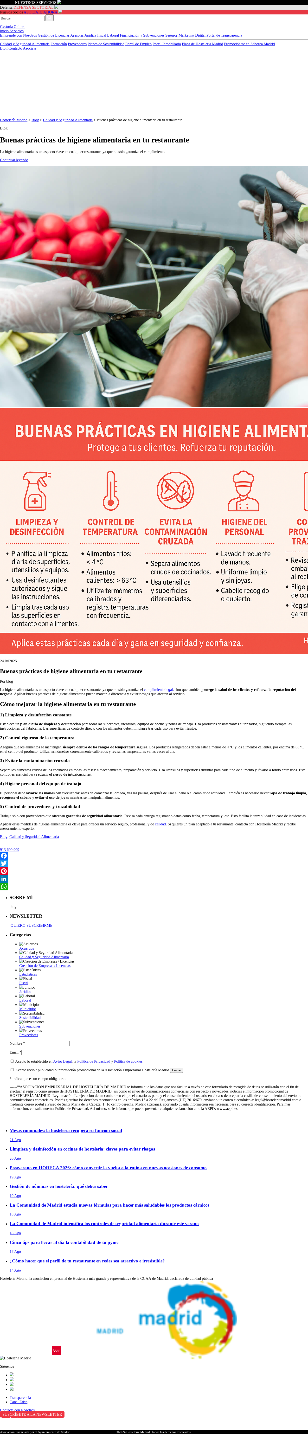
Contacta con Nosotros (17, 1410)
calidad (160, 824)
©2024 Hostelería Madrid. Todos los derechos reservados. (153, 1432)
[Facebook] (154, 856)
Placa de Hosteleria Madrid (202, 44)
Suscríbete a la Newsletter (32, 1414)
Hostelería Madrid (13, 120)
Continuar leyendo (14, 160)
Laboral (113, 35)
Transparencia (20, 1397)
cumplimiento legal (158, 690)
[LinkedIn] (154, 879)
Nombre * (17, 1043)
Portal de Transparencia (224, 35)
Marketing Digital (192, 35)
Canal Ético (18, 1402)
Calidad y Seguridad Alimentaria (25, 44)
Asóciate (29, 48)
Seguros (171, 35)
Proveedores (77, 44)
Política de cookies (128, 1061)
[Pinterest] (154, 871)
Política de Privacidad (93, 1061)
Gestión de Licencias (54, 35)
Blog (4, 48)
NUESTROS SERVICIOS (35, 2)
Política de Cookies (14, 1429)
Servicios (17, 31)
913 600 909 (9, 850)
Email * (15, 1052)
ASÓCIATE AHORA (40, 12)
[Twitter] (154, 863)
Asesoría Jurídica (83, 35)
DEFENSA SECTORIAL (33, 7)
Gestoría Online (12, 27)
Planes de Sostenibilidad (106, 44)
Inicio (5, 31)
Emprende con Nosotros (18, 35)
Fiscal (101, 35)
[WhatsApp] (154, 886)
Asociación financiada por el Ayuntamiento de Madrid (35, 1432)
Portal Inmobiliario (167, 44)
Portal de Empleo (138, 44)
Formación (59, 44)
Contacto (15, 48)
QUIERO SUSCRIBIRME (31, 925)
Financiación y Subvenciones (142, 35)
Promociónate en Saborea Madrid (249, 44)
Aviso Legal (62, 1061)
